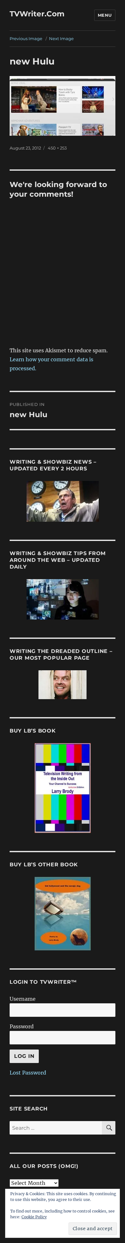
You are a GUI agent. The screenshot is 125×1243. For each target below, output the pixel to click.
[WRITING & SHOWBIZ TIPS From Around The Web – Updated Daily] (62, 599)
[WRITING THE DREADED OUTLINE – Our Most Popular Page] (62, 684)
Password (22, 1026)
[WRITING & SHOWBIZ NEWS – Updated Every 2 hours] (62, 501)
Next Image (61, 38)
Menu (105, 15)
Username (23, 999)
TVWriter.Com (37, 13)
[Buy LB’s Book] (62, 788)
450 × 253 (57, 147)
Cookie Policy (34, 1216)
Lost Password (28, 1072)
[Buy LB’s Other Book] (62, 913)
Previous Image (26, 38)
